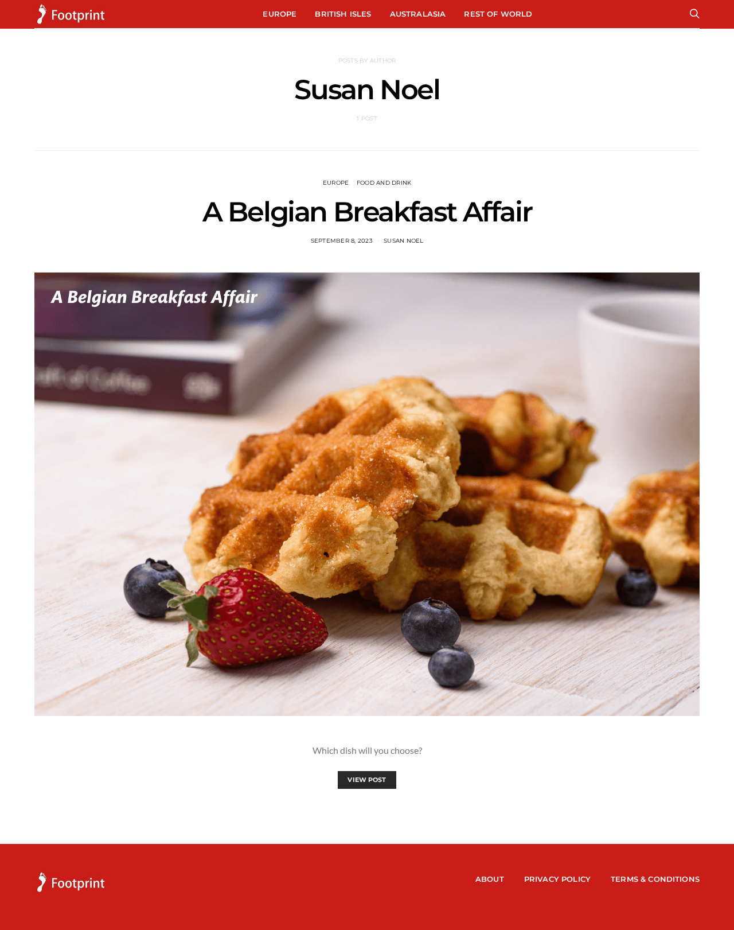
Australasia (418, 13)
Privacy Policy (557, 879)
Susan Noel (404, 240)
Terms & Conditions (655, 879)
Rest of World (498, 13)
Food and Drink (384, 182)
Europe (279, 13)
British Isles (343, 13)
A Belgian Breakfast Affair (367, 211)
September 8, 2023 (342, 240)
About (489, 879)
